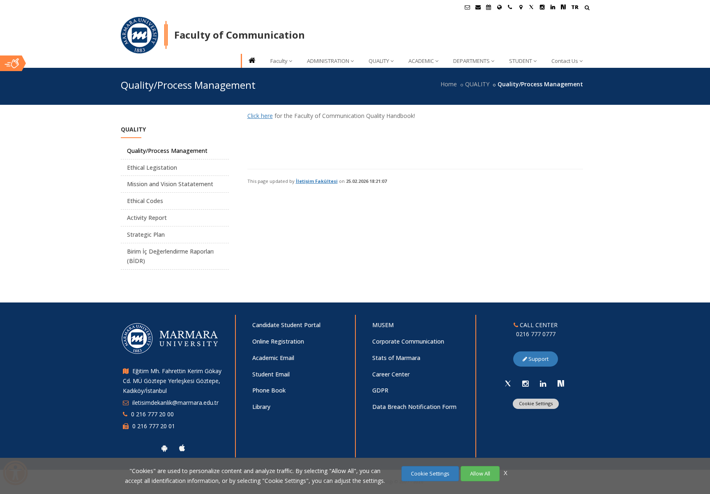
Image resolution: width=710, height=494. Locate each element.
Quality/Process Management (167, 151)
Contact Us (564, 61)
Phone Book (269, 390)
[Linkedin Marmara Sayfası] (553, 7)
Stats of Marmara (396, 358)
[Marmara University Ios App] (182, 448)
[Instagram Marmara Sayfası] (542, 7)
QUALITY (379, 61)
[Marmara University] (139, 35)
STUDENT (520, 61)
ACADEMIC (421, 61)
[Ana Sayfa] (251, 61)
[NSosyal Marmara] (560, 383)
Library (261, 407)
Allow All (480, 473)
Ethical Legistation (152, 167)
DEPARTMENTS (471, 61)
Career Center (391, 374)
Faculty (279, 61)
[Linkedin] (543, 383)
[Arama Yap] (587, 8)
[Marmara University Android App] (164, 448)
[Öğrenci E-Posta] (467, 7)
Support (538, 358)
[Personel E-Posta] (478, 7)
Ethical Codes (145, 201)
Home (448, 84)
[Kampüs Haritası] (520, 7)
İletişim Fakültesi (317, 181)
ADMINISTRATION (328, 61)
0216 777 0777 (536, 334)
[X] (507, 383)
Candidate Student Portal (286, 325)
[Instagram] (525, 383)
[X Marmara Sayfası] (531, 7)
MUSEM (383, 325)
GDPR (380, 390)
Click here (260, 116)
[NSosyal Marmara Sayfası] (563, 7)
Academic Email (273, 358)
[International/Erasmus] (499, 7)
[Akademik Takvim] (488, 7)
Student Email (271, 374)
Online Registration (278, 341)
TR (575, 7)
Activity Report (147, 218)
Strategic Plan (146, 234)
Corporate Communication (408, 341)
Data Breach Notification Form (414, 407)
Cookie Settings (536, 403)
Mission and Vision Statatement (170, 184)
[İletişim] (510, 7)
